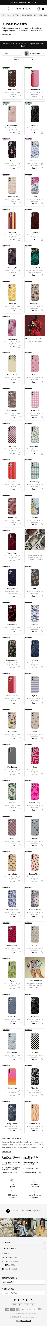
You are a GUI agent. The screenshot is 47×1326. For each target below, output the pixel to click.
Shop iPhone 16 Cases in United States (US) (11, 1158)
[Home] (23, 9)
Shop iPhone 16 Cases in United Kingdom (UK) (11, 1168)
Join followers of (26, 1211)
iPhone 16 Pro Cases (9, 1173)
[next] (44, 2)
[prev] (2, 2)
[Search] (8, 9)
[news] (38, 9)
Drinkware (38, 15)
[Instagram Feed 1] (23, 1227)
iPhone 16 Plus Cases (31, 1168)
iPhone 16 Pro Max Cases (33, 1173)
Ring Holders (27, 15)
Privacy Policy (31, 1313)
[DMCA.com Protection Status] (23, 1321)
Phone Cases (6, 15)
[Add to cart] (19, 96)
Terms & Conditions (18, 1313)
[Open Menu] (3, 9)
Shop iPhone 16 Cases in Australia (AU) (33, 1163)
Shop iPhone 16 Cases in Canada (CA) (11, 1163)
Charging (16, 15)
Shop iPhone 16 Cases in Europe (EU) (33, 1158)
